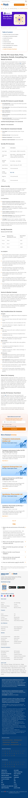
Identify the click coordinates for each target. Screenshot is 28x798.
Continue (23, 794)
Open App (23, 790)
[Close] (26, 781)
